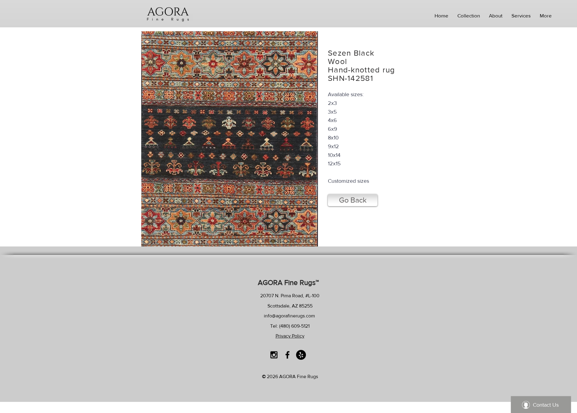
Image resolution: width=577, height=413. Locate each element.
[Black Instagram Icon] (274, 355)
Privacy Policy (290, 335)
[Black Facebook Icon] (287, 355)
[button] (468, 15)
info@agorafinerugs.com (289, 315)
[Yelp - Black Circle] (301, 355)
